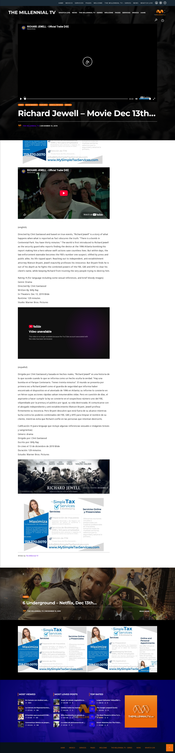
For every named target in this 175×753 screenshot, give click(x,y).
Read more (144, 611)
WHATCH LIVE (147, 3)
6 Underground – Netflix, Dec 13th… (60, 602)
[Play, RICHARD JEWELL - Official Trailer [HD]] (87, 61)
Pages (89, 3)
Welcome (98, 3)
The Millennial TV (32, 12)
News (135, 3)
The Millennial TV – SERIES (118, 3)
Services (79, 3)
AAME (61, 3)
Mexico (69, 3)
